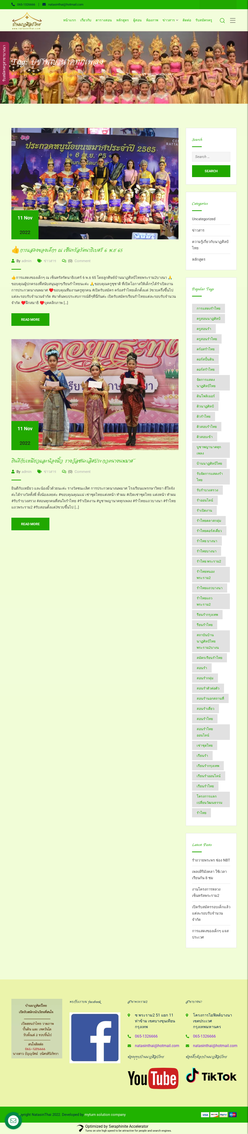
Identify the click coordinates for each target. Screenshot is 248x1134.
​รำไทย (201, 813)
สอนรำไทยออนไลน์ (205, 732)
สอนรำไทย (205, 719)
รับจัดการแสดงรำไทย (210, 477)
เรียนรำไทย (205, 786)
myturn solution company (105, 1114)
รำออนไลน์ (205, 500)
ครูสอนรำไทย (207, 339)
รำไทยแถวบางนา (210, 588)
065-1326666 (26, 4)
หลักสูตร (122, 20)
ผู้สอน (137, 20)
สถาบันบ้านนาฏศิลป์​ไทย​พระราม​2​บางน (208, 641)
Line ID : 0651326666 (218, 4)
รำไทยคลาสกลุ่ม (209, 521)
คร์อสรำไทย (206, 349)
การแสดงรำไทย (208, 308)
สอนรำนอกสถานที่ (210, 698)
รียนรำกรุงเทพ (207, 615)
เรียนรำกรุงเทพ (208, 766)
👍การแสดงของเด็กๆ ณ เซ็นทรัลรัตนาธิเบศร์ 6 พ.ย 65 (67, 250)
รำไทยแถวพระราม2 (204, 601)
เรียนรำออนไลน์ (209, 776)
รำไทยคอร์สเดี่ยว (209, 531)
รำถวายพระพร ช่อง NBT (211, 860)
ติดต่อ (187, 20)
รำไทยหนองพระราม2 (206, 575)
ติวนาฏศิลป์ (205, 406)
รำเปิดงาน (204, 510)
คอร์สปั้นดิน (205, 359)
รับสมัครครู (203, 20)
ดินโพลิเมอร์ (206, 396)
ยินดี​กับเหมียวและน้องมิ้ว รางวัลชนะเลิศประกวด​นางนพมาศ (72, 461)
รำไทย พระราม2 (209, 561)
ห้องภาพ (152, 20)
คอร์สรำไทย (206, 369)
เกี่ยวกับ (85, 20)
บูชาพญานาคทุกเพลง (209, 450)
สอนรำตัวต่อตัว (208, 688)
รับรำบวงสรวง (207, 490)
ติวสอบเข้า (205, 437)
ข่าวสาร (169, 20)
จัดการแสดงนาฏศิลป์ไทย (206, 383)
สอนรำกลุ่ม (205, 678)
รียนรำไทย (205, 625)
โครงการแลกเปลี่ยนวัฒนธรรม (209, 799)
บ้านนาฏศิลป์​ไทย (209, 463)
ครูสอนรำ (204, 329)
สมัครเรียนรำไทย (209, 658)
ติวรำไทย (203, 416)
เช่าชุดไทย (205, 745)
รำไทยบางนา (207, 551)
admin (26, 261)
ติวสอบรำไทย (207, 427)
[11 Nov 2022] (94, 183)
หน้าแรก (69, 20)
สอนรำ (202, 668)
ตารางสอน (104, 20)
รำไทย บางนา (207, 541)
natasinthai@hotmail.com (65, 4)
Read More (30, 319)
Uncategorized (203, 219)
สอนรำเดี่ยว (205, 709)
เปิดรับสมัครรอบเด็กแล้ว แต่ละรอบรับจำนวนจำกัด (211, 913)
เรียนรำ (202, 756)
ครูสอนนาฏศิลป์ (208, 319)
